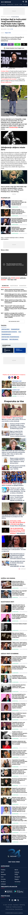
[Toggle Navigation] (26, 1)
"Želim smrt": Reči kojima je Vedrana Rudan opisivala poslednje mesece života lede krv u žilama (19, 644)
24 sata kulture (15, 16)
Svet (2, 877)
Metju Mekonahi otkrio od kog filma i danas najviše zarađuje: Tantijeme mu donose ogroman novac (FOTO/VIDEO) (19, 809)
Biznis (16, 870)
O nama (5, 905)
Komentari (22, 286)
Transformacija (6, 334)
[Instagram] (12, 377)
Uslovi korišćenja (9, 909)
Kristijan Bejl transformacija (10, 337)
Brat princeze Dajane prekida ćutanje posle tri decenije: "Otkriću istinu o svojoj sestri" (19, 635)
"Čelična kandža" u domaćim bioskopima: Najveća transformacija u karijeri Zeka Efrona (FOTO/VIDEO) (18, 211)
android (17, 278)
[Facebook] (9, 377)
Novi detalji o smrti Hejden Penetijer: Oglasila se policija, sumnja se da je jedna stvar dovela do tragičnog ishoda (19, 771)
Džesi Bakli (5, 339)
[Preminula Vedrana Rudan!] (6, 627)
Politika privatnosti (17, 907)
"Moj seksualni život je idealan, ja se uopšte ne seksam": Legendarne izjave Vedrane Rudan (18, 607)
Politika (16, 4)
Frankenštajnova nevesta (8, 79)
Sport (20, 4)
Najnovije (3, 4)
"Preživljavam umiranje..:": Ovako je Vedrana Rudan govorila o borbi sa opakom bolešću (19, 706)
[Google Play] (19, 891)
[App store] (8, 891)
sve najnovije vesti (14, 321)
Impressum (16, 905)
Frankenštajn (15, 329)
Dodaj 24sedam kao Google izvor (15, 48)
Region (17, 879)
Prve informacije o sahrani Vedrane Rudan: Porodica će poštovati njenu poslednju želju (19, 659)
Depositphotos (19, 909)
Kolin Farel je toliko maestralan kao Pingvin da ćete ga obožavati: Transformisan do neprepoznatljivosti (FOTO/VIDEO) (18, 202)
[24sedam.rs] (6, 2)
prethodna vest (17, 381)
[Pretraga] (23, 2)
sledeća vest (16, 390)
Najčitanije (14, 286)
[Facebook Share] (4, 44)
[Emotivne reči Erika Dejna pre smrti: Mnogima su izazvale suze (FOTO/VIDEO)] (6, 782)
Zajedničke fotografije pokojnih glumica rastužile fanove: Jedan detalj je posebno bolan (19, 762)
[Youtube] (18, 377)
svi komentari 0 (7, 350)
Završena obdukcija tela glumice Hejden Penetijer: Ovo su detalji (19, 743)
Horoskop (17, 882)
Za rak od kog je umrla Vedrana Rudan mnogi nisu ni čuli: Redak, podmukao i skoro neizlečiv (19, 616)
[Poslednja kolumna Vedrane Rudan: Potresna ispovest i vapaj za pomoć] (6, 679)
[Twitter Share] (24, 44)
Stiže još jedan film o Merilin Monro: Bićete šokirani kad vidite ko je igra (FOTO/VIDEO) (18, 583)
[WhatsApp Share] (17, 44)
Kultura (8, 16)
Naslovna (3, 16)
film (20, 332)
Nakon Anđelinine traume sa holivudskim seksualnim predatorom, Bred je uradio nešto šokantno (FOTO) (19, 715)
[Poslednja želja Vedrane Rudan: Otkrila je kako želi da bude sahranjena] (6, 669)
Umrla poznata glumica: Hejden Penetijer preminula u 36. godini (19, 686)
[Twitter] (15, 377)
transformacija (13, 127)
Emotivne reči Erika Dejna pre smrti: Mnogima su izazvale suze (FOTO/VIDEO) (19, 781)
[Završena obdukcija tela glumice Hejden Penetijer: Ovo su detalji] (6, 745)
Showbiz (25, 4)
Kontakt (10, 905)
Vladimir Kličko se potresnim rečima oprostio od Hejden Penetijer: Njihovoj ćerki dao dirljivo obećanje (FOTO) (19, 734)
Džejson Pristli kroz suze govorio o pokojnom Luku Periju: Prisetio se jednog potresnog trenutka (19, 837)
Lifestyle (3, 884)
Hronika (3, 879)
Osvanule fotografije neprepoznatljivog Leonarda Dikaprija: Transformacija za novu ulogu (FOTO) (19, 220)
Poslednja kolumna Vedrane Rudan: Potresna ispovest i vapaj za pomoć (19, 677)
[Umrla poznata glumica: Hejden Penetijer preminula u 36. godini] (6, 688)
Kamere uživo (10, 4)
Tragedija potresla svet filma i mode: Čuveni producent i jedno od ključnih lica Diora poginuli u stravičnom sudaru (18, 724)
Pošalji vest (9, 907)
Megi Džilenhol (13, 339)
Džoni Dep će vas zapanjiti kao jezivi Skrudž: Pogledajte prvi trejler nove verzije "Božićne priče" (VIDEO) (19, 593)
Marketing (22, 905)
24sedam (3, 280)
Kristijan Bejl (4, 71)
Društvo (3, 882)
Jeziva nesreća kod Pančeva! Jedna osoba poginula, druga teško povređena (16, 290)
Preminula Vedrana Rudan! (19, 623)
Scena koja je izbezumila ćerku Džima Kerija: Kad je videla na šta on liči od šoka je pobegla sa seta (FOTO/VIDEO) (19, 393)
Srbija (16, 874)
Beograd (17, 877)
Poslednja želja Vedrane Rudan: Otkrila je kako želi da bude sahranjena (19, 667)
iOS (12, 278)
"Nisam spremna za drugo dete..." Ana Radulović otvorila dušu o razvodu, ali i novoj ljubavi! (15, 301)
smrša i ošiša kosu (6, 82)
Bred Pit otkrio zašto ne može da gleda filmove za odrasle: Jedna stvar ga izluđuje (19, 800)
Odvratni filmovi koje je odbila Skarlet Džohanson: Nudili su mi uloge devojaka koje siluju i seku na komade (19, 818)
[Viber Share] (11, 44)
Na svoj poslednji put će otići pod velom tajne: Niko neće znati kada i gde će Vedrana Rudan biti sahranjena (19, 696)
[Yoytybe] (15, 900)
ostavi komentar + (19, 349)
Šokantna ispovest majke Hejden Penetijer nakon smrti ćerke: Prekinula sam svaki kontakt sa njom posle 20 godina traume (19, 753)
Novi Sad (17, 884)
